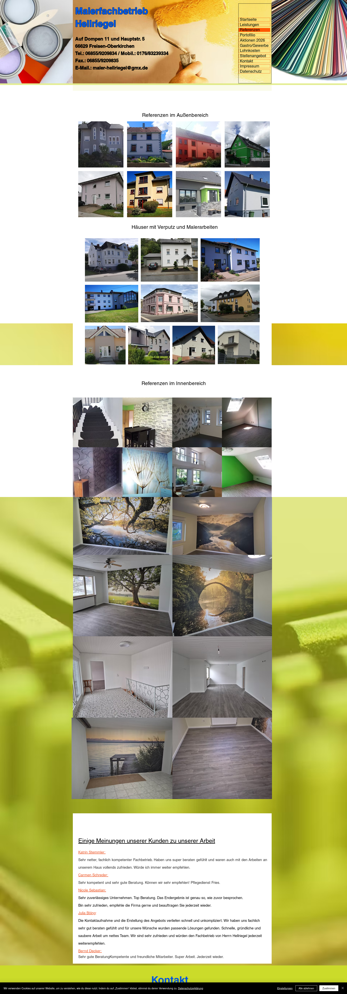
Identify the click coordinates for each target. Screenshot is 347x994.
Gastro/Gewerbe (254, 45)
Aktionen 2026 (252, 40)
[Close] (342, 988)
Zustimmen (328, 988)
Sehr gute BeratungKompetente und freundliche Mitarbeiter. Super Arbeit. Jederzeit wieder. (151, 957)
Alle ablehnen (306, 988)
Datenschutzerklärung (190, 988)
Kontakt (246, 61)
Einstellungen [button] (285, 988)
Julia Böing (87, 913)
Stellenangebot (253, 56)
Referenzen (250, 30)
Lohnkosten (250, 50)
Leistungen (249, 25)
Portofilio (247, 35)
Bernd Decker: (90, 951)
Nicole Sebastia (90, 890)
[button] (100, 144)
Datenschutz (251, 71)
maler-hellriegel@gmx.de (120, 68)
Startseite (248, 19)
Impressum (249, 66)
